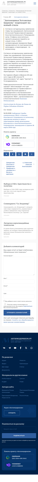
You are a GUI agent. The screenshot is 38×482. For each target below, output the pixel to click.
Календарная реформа (21, 17)
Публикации (24, 363)
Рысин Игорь (24, 395)
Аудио (4, 360)
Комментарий (8, 255)
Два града (5, 367)
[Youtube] (15, 348)
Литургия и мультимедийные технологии (16, 224)
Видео (4, 363)
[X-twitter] (26, 348)
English (4, 381)
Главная (5, 10)
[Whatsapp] (31, 348)
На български (6, 378)
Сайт (5, 293)
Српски (22, 378)
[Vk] (4, 348)
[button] (6, 154)
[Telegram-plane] (9, 348)
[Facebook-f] (20, 348)
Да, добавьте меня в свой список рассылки (18, 301)
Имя (5, 278)
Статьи (22, 367)
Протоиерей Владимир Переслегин (10, 396)
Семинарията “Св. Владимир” (16, 203)
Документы (6, 370)
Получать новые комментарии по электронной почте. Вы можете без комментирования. (18, 306)
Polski (21, 381)
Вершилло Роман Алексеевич (8, 391)
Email (6, 286)
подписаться (27, 306)
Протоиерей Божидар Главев (27, 391)
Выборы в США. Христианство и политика (17, 184)
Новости (12, 10)
